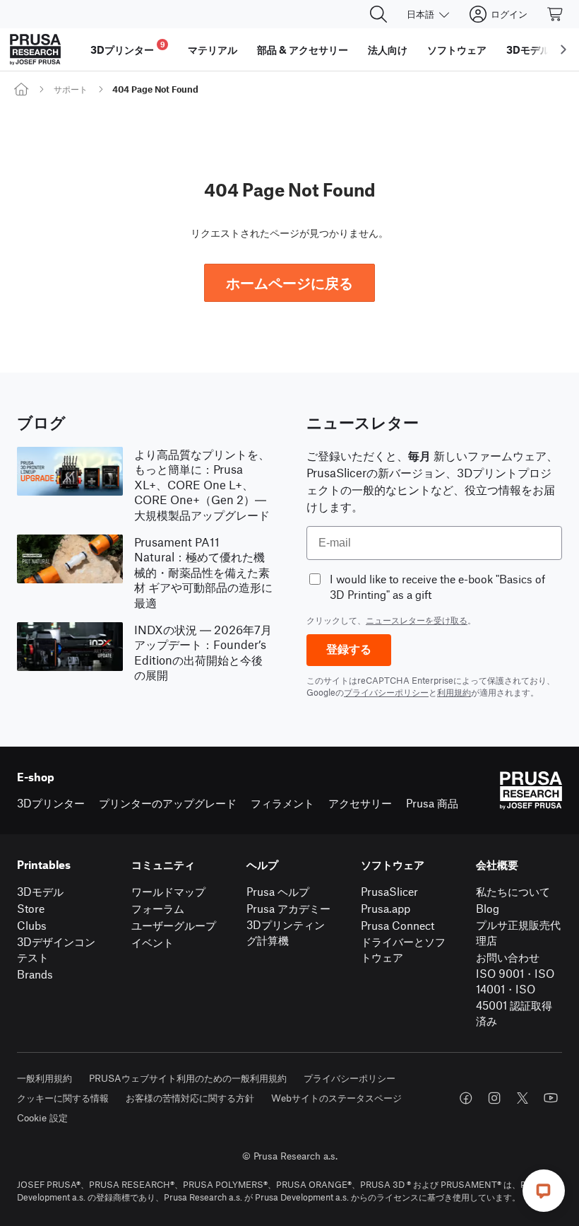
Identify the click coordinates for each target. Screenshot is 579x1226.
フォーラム (157, 908)
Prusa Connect (397, 925)
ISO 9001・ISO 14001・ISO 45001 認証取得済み (515, 997)
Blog (487, 908)
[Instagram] (494, 1098)
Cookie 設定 (42, 1117)
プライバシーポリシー (386, 692)
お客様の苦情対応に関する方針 (190, 1098)
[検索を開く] (378, 14)
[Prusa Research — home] (35, 49)
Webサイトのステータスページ (336, 1098)
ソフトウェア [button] (457, 49)
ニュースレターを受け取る (416, 620)
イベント (152, 942)
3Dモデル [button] (528, 49)
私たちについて (513, 891)
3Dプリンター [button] (127, 48)
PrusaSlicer (389, 891)
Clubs (32, 925)
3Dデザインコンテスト (56, 949)
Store (30, 908)
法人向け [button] (387, 49)
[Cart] (556, 14)
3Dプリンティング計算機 (285, 932)
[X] (522, 1098)
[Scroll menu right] (563, 49)
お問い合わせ (507, 957)
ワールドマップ (168, 891)
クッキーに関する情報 (63, 1098)
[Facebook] (466, 1098)
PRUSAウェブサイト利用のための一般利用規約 (188, 1078)
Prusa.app (385, 908)
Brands (35, 974)
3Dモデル (40, 891)
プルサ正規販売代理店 (518, 932)
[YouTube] (550, 1098)
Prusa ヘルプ (277, 891)
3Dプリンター (51, 803)
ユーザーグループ (173, 925)
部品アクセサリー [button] (302, 49)
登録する (348, 649)
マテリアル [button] (212, 49)
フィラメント (282, 803)
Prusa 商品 (432, 803)
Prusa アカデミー (288, 908)
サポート (71, 89)
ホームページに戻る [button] (289, 282)
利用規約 (454, 692)
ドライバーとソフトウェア (403, 949)
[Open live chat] (544, 1190)
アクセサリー (360, 803)
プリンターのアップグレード (168, 803)
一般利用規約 (44, 1078)
